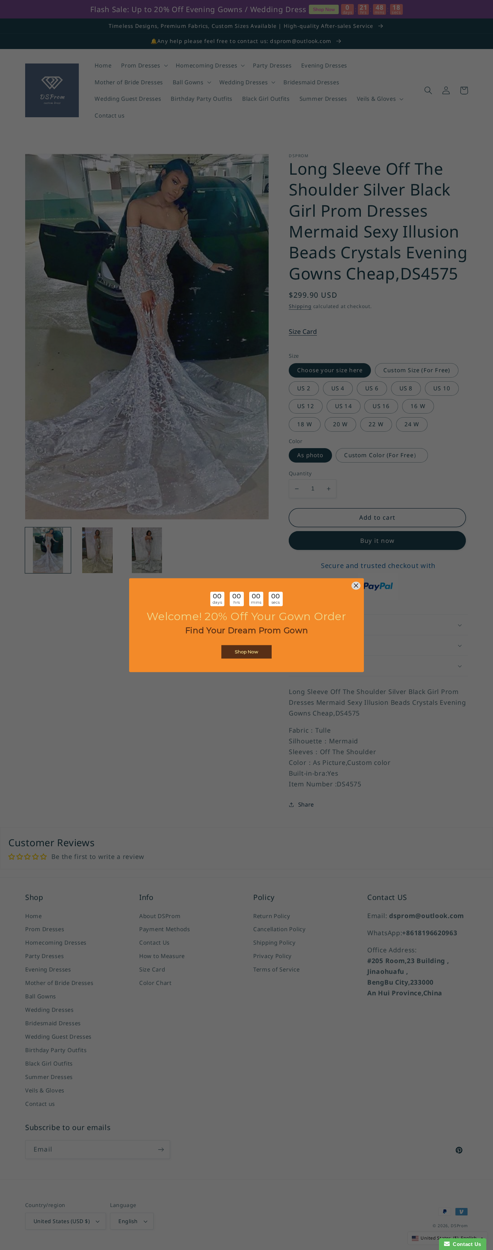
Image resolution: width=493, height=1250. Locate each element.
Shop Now (246, 651)
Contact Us (465, 1244)
